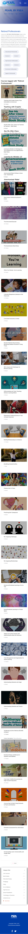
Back (15, 863)
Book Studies (6, 876)
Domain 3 (7, 65)
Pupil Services (6, 889)
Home (5, 13)
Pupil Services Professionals (11, 60)
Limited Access (6, 898)
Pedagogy (5, 881)
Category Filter (6, 870)
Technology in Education (8, 895)
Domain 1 (16, 56)
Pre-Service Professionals (11, 69)
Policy (4, 884)
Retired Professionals (21, 13)
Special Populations (7, 892)
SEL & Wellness (6, 887)
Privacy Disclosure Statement (14, 925)
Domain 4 (7, 56)
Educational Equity (7, 879)
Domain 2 (16, 65)
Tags (16, 13)
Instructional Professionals (11, 51)
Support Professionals (10, 73)
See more (7, 900)
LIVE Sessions (6, 873)
